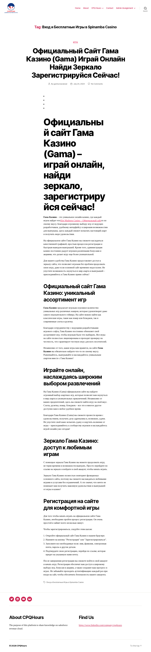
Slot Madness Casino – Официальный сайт (80, 220)
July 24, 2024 (79, 84)
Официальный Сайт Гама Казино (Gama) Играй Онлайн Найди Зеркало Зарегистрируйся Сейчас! (75, 62)
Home (77, 8)
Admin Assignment (124, 8)
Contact (109, 8)
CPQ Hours (96, 8)
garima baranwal (60, 84)
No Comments (97, 84)
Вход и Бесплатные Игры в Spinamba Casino (65, 582)
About (86, 8)
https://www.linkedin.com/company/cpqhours (100, 625)
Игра (75, 42)
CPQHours (22, 646)
